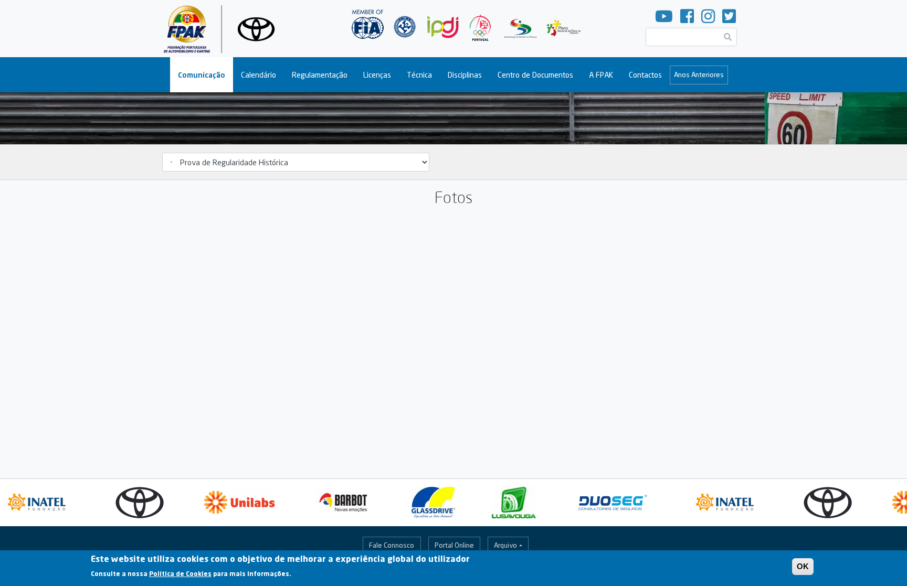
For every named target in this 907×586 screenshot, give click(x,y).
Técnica (419, 74)
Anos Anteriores (699, 74)
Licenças (377, 74)
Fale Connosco (391, 545)
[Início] (223, 28)
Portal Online (454, 545)
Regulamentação (319, 74)
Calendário (258, 74)
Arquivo (505, 545)
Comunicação (201, 74)
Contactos (645, 74)
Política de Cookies (180, 574)
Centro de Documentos (535, 74)
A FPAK (601, 74)
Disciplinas (465, 74)
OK (803, 566)
